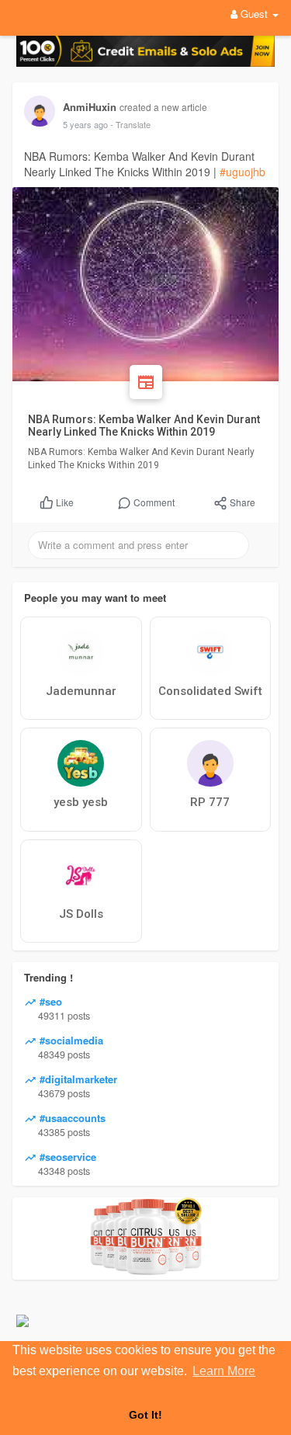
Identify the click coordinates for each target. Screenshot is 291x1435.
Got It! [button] (145, 1415)
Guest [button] (254, 13)
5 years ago (85, 124)
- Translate (130, 124)
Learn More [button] (223, 1371)
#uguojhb (242, 171)
